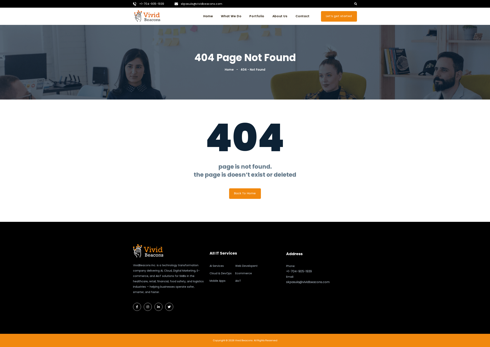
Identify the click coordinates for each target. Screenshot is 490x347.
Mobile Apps (217, 281)
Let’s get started (339, 16)
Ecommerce (243, 273)
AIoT (238, 281)
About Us (279, 16)
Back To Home (245, 193)
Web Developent (246, 266)
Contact (303, 16)
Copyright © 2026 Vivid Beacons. (233, 340)
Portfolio (256, 16)
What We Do (231, 16)
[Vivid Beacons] (147, 16)
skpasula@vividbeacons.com (201, 4)
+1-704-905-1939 (151, 4)
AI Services (217, 266)
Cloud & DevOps (221, 273)
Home (208, 16)
